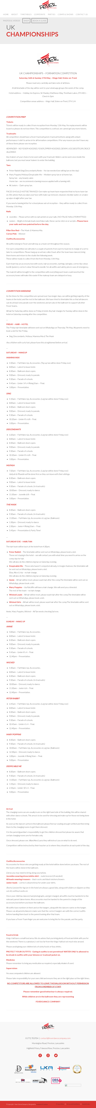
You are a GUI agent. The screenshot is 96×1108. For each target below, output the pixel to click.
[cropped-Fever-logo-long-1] (48, 5)
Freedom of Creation (42, 1104)
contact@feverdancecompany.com (55, 1038)
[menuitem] (6, 14)
